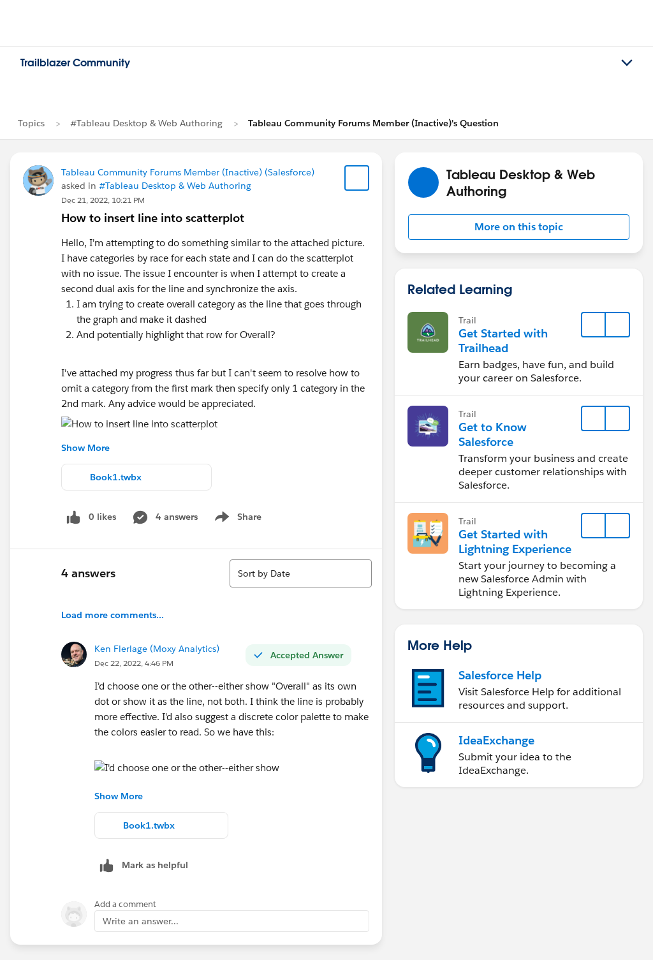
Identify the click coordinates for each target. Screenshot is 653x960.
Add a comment (125, 904)
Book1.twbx (116, 477)
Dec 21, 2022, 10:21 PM (103, 200)
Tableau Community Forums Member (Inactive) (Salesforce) (187, 172)
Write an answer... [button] (141, 921)
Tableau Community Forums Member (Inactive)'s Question (373, 123)
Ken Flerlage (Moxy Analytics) (156, 648)
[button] (518, 227)
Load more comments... (112, 615)
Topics (31, 123)
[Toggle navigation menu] (627, 63)
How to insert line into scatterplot (152, 217)
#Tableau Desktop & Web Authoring (146, 123)
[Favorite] (357, 177)
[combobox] (301, 573)
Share (236, 519)
